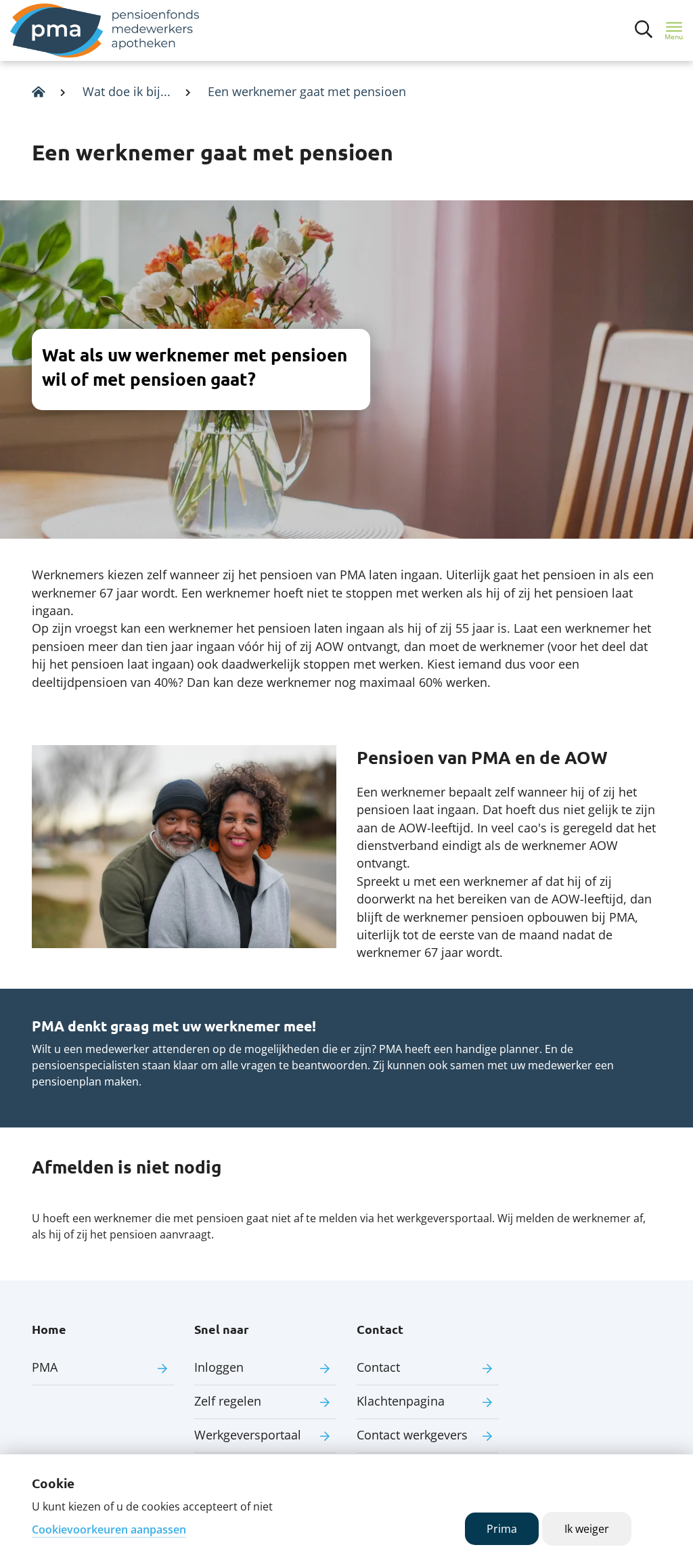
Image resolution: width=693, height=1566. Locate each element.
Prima (502, 1528)
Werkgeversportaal (247, 1435)
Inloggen (219, 1367)
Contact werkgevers (412, 1435)
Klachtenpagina (401, 1401)
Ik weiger (586, 1528)
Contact (378, 1367)
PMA (45, 1367)
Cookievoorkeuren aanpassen (109, 1529)
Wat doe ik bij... (127, 91)
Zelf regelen (227, 1401)
